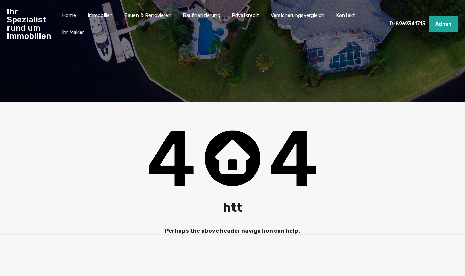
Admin (443, 24)
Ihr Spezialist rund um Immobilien (29, 23)
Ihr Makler (73, 32)
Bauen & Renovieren (147, 15)
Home (69, 15)
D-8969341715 (407, 24)
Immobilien (100, 15)
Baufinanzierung (201, 15)
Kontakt (345, 15)
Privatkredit (245, 15)
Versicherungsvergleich (297, 15)
